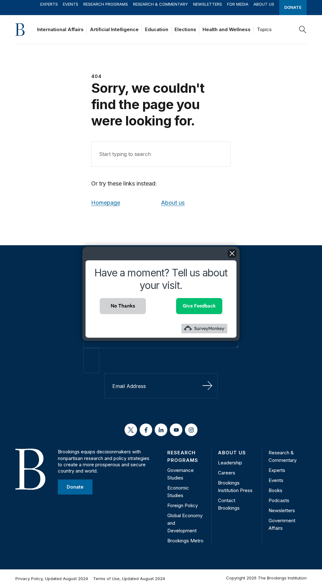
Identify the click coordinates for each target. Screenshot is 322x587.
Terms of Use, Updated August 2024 (129, 578)
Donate (293, 7)
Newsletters (207, 4)
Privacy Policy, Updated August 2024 (51, 578)
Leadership (230, 463)
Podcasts (279, 500)
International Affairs (60, 29)
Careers (226, 473)
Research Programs (105, 4)
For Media (237, 4)
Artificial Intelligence (114, 29)
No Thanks (123, 305)
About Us (263, 4)
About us (173, 202)
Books (275, 490)
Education (156, 29)
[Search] (303, 29)
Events (70, 4)
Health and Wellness (227, 29)
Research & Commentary (160, 4)
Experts (49, 4)
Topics (264, 29)
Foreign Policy (182, 505)
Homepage (105, 202)
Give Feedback (199, 305)
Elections (185, 29)
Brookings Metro (185, 541)
